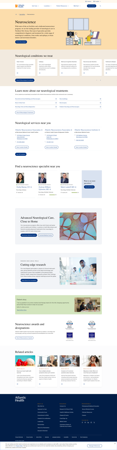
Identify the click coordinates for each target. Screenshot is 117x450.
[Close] (115, 444)
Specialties (22, 14)
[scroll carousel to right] (100, 80)
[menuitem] (88, 1)
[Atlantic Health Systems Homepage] (20, 399)
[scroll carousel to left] (96, 80)
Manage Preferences (94, 445)
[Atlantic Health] (16, 14)
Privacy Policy (19, 445)
